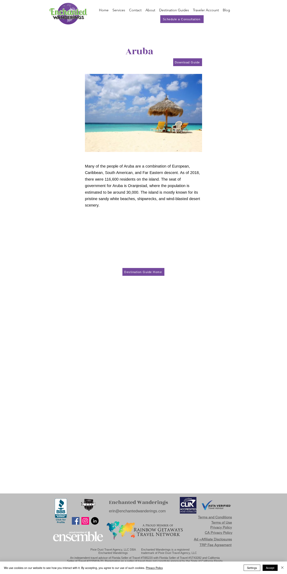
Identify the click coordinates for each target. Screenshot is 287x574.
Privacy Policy (154, 568)
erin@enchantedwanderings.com (137, 511)
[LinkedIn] (95, 521)
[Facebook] (75, 521)
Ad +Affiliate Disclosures (213, 539)
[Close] (282, 568)
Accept (270, 568)
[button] (206, 10)
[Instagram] (85, 521)
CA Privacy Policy (218, 533)
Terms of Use (221, 522)
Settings (252, 568)
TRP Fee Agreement (216, 545)
